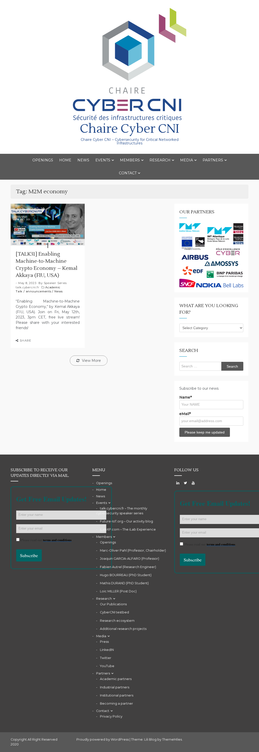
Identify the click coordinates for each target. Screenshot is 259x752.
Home (65, 160)
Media (186, 160)
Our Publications (113, 604)
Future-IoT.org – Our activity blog (126, 521)
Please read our (46, 540)
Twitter (105, 658)
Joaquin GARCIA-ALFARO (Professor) (129, 558)
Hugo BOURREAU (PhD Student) (126, 575)
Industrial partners (114, 687)
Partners (213, 160)
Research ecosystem (117, 621)
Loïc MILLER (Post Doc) (118, 591)
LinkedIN (107, 650)
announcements (38, 291)
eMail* (185, 413)
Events (102, 160)
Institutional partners (116, 695)
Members (130, 160)
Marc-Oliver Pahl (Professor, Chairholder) (133, 550)
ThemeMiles (172, 739)
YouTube (107, 666)
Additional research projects (123, 629)
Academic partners (116, 679)
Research (159, 160)
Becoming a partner (116, 703)
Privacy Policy (111, 716)
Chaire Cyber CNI (129, 129)
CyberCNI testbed (114, 612)
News (83, 160)
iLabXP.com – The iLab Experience (128, 529)
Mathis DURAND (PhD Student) (124, 583)
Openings (42, 160)
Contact (128, 173)
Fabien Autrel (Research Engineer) (128, 567)
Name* (185, 397)
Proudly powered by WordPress (103, 739)
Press (104, 642)
